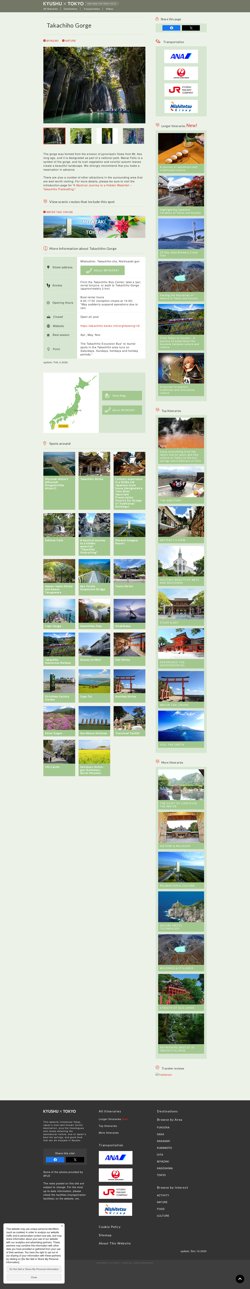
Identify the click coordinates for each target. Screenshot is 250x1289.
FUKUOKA (163, 1127)
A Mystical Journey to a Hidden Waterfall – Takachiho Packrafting (87, 187)
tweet (191, 28)
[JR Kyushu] (181, 85)
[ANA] (181, 61)
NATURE (70, 40)
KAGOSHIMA (165, 1168)
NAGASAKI (163, 1141)
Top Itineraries (108, 1126)
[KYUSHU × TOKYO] (81, 3)
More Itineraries (109, 1132)
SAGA (160, 1134)
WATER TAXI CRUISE (59, 212)
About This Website (115, 1243)
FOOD (161, 1209)
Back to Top (240, 1279)
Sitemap (105, 1235)
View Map (119, 395)
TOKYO (161, 1175)
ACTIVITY (163, 1195)
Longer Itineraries (113, 1119)
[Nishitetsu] (181, 101)
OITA (160, 1154)
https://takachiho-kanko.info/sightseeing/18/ (110, 326)
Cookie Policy (110, 1227)
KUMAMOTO (164, 1147)
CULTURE (163, 1215)
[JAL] (181, 68)
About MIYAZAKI (106, 270)
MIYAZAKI (52, 40)
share (171, 28)
